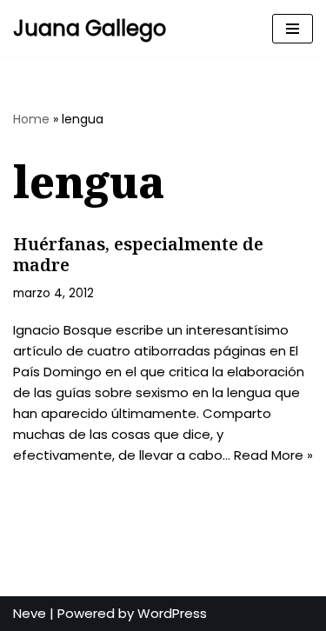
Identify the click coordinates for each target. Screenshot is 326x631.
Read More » (273, 455)
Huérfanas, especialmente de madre (138, 254)
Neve (29, 613)
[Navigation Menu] (292, 28)
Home (31, 119)
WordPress (172, 613)
